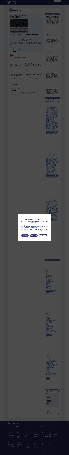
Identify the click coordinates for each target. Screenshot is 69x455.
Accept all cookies (25, 235)
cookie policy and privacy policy (31, 227)
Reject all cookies (34, 235)
